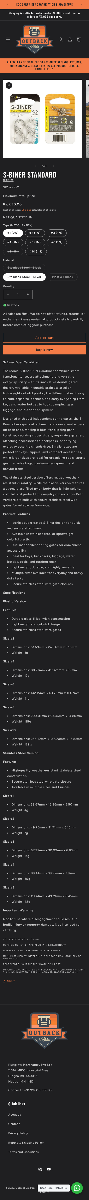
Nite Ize (8, 180)
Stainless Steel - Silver (24, 277)
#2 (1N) (35, 233)
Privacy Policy (18, 1133)
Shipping (26, 209)
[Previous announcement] (7, 4)
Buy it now (44, 350)
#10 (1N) (36, 251)
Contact (14, 1124)
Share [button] (11, 981)
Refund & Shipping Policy (26, 1142)
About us (14, 1114)
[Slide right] (53, 165)
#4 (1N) (13, 242)
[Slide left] (35, 165)
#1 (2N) (13, 233)
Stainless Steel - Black (26, 268)
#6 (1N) (57, 242)
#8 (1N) (15, 252)
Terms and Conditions (23, 1152)
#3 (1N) (56, 233)
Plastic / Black (65, 278)
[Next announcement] (81, 4)
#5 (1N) (35, 242)
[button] (8, 39)
